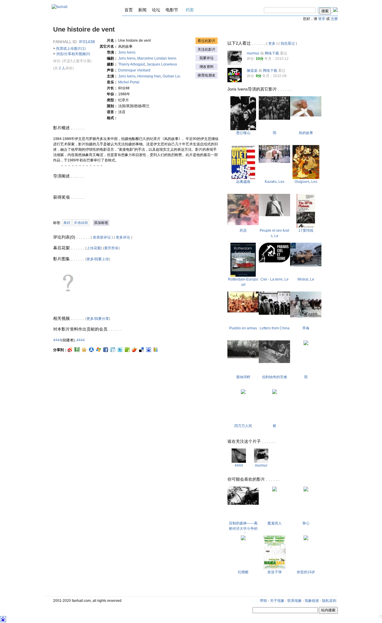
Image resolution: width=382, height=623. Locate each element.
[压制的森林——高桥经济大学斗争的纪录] (243, 503)
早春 (305, 328)
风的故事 (306, 133)
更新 (255, 601)
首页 (128, 9)
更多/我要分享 (98, 319)
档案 (190, 9)
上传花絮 (94, 248)
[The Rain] (274, 118)
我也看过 (288, 43)
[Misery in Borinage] (274, 362)
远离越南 (243, 182)
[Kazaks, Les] (274, 162)
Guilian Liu (171, 76)
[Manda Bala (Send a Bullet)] (274, 568)
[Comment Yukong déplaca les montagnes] (243, 129)
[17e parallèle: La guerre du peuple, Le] (305, 227)
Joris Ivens (126, 52)
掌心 (305, 523)
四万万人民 (243, 426)
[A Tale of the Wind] (305, 115)
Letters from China (274, 328)
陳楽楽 (252, 70)
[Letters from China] (274, 314)
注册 (334, 19)
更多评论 (123, 237)
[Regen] (306, 344)
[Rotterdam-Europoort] (243, 275)
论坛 (156, 9)
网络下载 (272, 53)
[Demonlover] (274, 490)
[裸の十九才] (306, 539)
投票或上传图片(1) (71, 48)
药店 (243, 230)
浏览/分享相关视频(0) (73, 54)
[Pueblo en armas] (243, 311)
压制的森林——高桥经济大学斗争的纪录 (243, 528)
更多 (271, 43)
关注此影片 (206, 49)
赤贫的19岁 (306, 572)
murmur (253, 53)
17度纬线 (305, 230)
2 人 (62, 68)
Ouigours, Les (306, 182)
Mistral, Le (306, 279)
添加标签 (101, 223)
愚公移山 (243, 133)
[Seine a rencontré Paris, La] (243, 357)
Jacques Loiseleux (162, 64)
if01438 (87, 41)
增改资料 (206, 67)
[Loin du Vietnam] (243, 178)
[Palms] (306, 490)
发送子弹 (274, 572)
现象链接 (312, 601)
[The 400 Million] (243, 393)
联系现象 (294, 601)
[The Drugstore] (243, 224)
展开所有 (111, 248)
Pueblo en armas (243, 328)
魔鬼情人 (274, 523)
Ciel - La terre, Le (275, 279)
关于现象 (277, 601)
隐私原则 (329, 601)
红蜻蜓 (243, 572)
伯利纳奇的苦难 (274, 377)
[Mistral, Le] (305, 265)
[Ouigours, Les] (305, 178)
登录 (321, 19)
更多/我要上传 (98, 259)
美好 (66, 223)
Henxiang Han (149, 76)
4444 (57, 340)
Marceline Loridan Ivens (156, 58)
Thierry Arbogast (131, 64)
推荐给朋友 (206, 75)
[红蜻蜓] (243, 539)
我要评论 (206, 58)
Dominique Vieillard (134, 70)
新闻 (142, 9)
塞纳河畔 (243, 377)
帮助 (263, 601)
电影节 (172, 9)
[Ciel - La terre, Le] (274, 261)
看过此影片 (206, 41)
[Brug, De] (274, 393)
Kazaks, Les (274, 182)
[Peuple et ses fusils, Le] (274, 215)
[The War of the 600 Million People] (305, 316)
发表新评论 (102, 237)
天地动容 (81, 223)
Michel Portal (128, 82)
